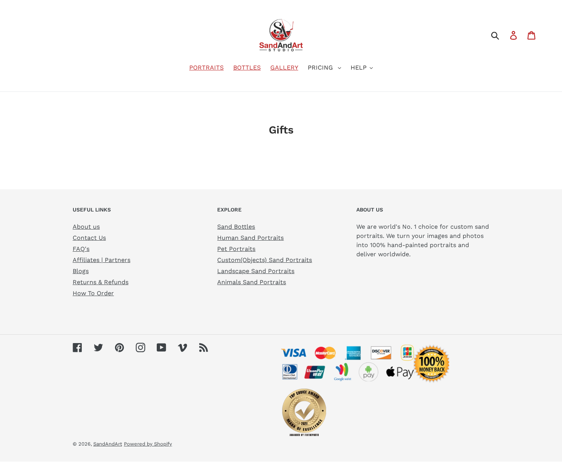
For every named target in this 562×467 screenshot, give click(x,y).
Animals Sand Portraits (251, 282)
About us (86, 226)
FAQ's (81, 248)
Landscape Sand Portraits (255, 271)
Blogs (81, 271)
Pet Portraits (236, 248)
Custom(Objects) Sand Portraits (264, 260)
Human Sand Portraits (250, 237)
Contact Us (89, 237)
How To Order (93, 293)
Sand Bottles (236, 226)
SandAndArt (107, 444)
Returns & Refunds (100, 282)
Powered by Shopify (148, 444)
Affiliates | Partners (101, 260)
